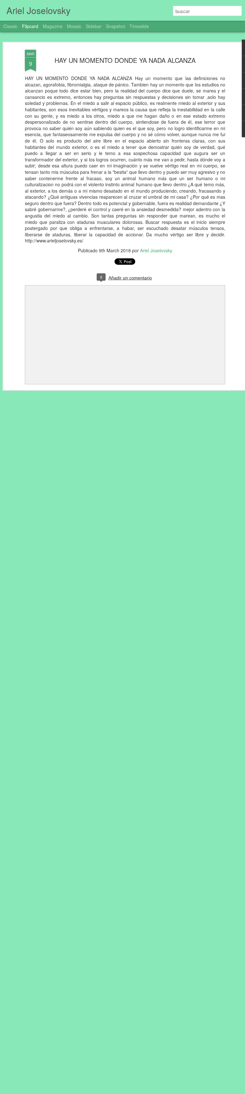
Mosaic (74, 26)
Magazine (53, 26)
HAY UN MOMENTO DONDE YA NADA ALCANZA (125, 60)
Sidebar (93, 26)
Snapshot (115, 26)
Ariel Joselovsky (156, 250)
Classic (10, 26)
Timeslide (139, 26)
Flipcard (30, 26)
